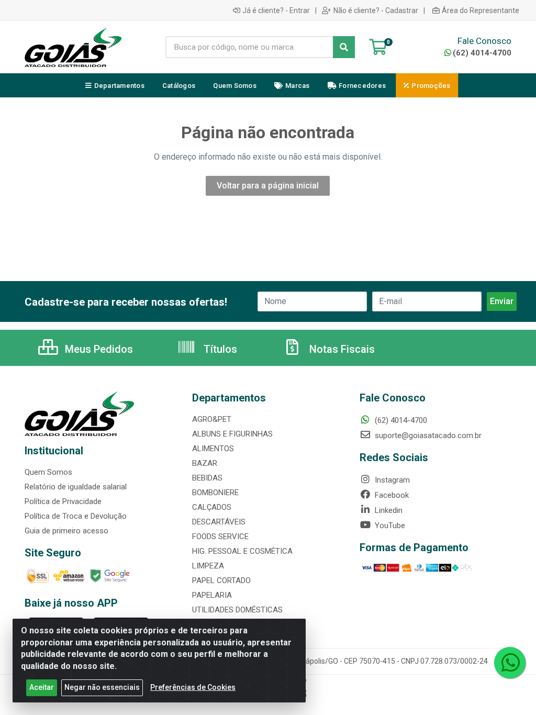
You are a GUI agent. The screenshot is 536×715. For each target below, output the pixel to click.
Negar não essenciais (102, 687)
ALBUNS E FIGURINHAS (232, 434)
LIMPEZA (208, 566)
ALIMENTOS (213, 448)
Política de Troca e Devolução (76, 516)
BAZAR (204, 463)
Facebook (391, 495)
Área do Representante (480, 10)
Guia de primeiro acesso (66, 530)
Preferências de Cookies (193, 687)
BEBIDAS (207, 478)
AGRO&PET (211, 419)
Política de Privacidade (63, 501)
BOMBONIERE (215, 492)
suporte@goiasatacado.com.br (427, 435)
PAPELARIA (212, 595)
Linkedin (388, 510)
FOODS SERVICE (220, 536)
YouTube (389, 525)
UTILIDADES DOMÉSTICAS (237, 610)
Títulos (219, 349)
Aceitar (41, 687)
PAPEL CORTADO (221, 580)
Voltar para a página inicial (268, 186)
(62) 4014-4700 (482, 53)
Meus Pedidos (97, 349)
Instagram (391, 480)
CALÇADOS (211, 507)
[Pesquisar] (344, 47)
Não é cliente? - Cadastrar (375, 10)
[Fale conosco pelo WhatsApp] (510, 662)
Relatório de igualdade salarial (76, 486)
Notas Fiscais (341, 349)
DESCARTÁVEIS (218, 522)
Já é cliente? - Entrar (276, 10)
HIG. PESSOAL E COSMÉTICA (242, 551)
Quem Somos (48, 472)
